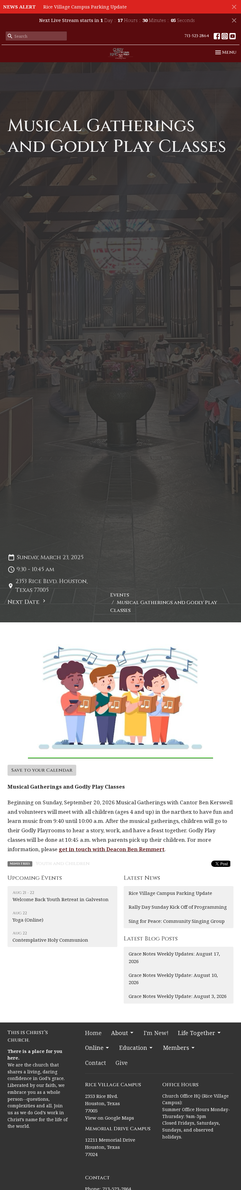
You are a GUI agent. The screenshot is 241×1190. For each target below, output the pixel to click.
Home (93, 1033)
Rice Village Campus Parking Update (85, 6)
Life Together (196, 1033)
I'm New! (156, 1033)
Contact (95, 1062)
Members (176, 1047)
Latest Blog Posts (151, 939)
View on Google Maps (109, 1118)
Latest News (142, 878)
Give (121, 1062)
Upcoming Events (35, 878)
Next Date (24, 602)
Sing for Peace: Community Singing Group (177, 921)
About (119, 1033)
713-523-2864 (197, 36)
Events (119, 595)
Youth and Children (62, 863)
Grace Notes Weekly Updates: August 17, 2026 (174, 957)
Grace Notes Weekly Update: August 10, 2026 (173, 978)
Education (133, 1047)
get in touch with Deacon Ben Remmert (111, 849)
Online (94, 1047)
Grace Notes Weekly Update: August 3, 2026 (178, 996)
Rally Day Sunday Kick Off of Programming (178, 907)
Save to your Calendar (41, 770)
